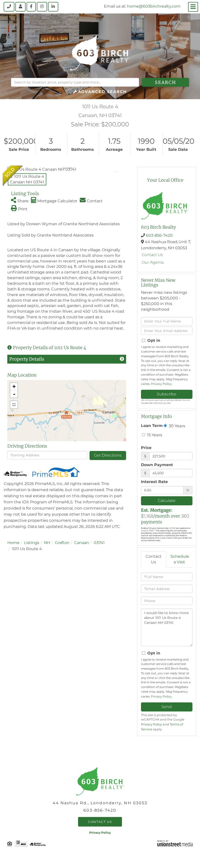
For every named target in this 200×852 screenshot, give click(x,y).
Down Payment (157, 464)
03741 (99, 542)
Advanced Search (102, 91)
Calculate (167, 500)
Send (166, 706)
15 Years (154, 434)
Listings (31, 542)
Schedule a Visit (179, 559)
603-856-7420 (159, 235)
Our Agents (153, 262)
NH (47, 542)
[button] (165, 82)
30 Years (176, 425)
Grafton (62, 542)
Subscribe (166, 394)
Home (13, 542)
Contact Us (152, 254)
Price (146, 447)
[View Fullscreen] (14, 404)
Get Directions (107, 455)
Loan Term (152, 425)
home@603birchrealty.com (153, 6)
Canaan (81, 542)
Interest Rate (154, 481)
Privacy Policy (161, 384)
